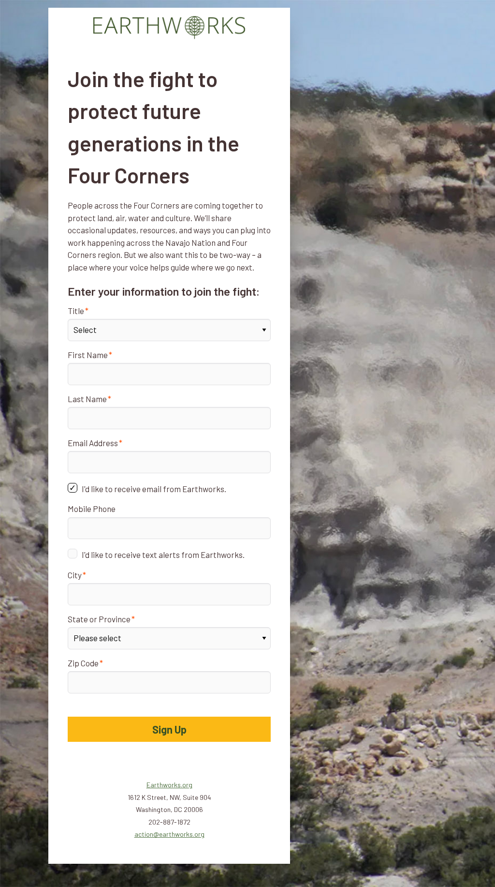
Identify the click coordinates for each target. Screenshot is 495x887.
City (75, 575)
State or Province (99, 619)
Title (76, 311)
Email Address (93, 443)
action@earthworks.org (169, 834)
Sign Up (169, 729)
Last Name (87, 399)
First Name (88, 355)
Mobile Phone (92, 508)
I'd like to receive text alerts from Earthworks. (163, 554)
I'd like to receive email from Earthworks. (154, 489)
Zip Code (83, 663)
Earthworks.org (169, 785)
